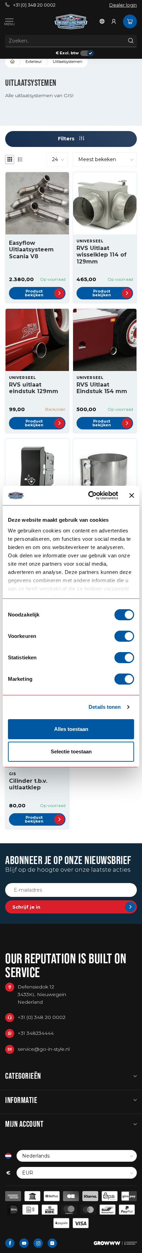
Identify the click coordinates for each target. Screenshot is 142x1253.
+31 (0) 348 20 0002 (34, 5)
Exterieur (34, 61)
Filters (67, 139)
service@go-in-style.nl (44, 1049)
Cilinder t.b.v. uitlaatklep (28, 784)
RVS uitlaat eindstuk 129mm (33, 388)
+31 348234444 (36, 1033)
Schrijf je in (26, 907)
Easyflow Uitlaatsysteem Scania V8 (31, 249)
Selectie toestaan (71, 751)
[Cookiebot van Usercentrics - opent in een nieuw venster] (89, 495)
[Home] (12, 61)
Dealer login (123, 5)
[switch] (124, 636)
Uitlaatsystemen (67, 61)
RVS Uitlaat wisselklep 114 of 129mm (101, 254)
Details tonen (105, 707)
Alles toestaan (71, 729)
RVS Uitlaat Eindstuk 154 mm (102, 388)
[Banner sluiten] (131, 495)
